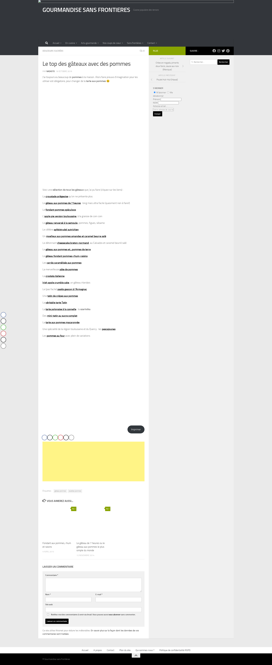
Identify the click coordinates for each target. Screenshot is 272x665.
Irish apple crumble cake (55, 282)
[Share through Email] (71, 437)
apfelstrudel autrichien (66, 229)
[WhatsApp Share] (55, 437)
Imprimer (136, 429)
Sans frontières (134, 43)
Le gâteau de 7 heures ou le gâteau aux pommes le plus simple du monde (90, 547)
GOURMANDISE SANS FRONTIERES (86, 9)
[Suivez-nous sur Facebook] (214, 50)
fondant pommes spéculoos (61, 209)
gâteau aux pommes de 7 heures (63, 203)
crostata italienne (55, 276)
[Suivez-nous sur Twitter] (223, 50)
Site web (49, 604)
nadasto (50, 71)
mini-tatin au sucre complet (62, 315)
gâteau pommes (60, 491)
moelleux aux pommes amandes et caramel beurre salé (76, 236)
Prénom (156, 99)
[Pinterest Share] (60, 437)
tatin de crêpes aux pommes (62, 295)
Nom (48, 594)
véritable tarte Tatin (56, 302)
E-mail (98, 594)
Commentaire (51, 575)
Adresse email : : (160, 106)
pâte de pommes (69, 269)
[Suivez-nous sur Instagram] (218, 50)
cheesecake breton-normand (73, 242)
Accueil (56, 43)
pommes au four (56, 335)
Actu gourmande (89, 43)
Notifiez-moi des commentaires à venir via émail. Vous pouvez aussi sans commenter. (93, 614)
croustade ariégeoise (57, 196)
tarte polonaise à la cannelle (61, 309)
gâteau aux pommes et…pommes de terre (68, 249)
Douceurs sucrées (52, 50)
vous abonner (114, 614)
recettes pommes (75, 491)
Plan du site (124, 650)
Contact (151, 43)
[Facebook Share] (44, 437)
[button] (3, 351)
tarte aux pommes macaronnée (62, 322)
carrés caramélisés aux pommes (64, 262)
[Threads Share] (66, 437)
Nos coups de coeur (112, 43)
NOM (155, 102)
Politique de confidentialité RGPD (174, 650)
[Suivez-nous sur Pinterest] (228, 50)
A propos (98, 650)
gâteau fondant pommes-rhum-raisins (67, 256)
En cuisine (70, 43)
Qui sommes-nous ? (145, 650)
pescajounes (108, 329)
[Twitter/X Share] (50, 437)
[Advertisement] (93, 461)
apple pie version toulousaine (60, 216)
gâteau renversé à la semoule (61, 223)
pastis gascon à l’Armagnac (72, 289)
